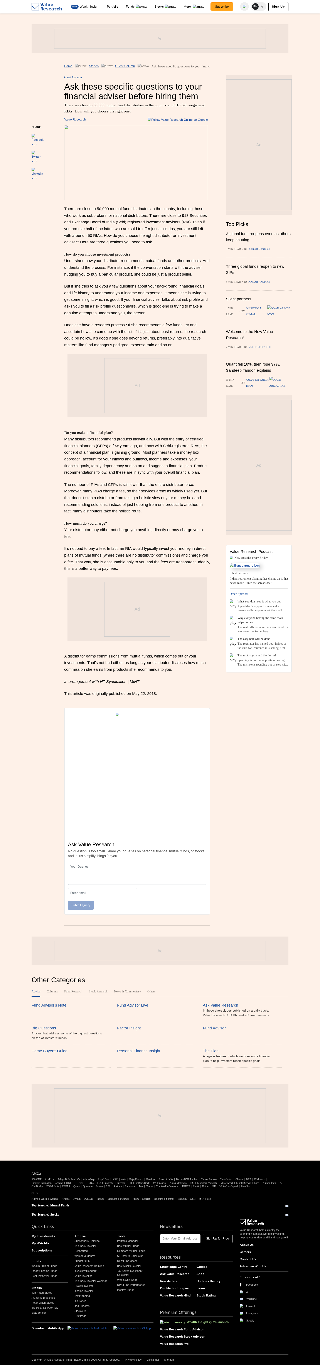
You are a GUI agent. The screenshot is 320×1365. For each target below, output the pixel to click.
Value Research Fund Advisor (182, 1329)
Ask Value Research (174, 1274)
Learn (201, 1288)
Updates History (209, 1281)
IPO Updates (81, 1306)
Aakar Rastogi (259, 249)
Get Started (81, 1251)
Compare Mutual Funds (131, 1251)
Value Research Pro (174, 1343)
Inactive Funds (125, 1289)
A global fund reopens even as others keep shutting (258, 237)
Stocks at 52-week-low (45, 1307)
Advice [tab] (36, 991)
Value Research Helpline (89, 1266)
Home (68, 66)
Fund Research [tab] (73, 991)
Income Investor (83, 1291)
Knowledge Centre (173, 1266)
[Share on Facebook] (38, 138)
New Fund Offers (127, 1261)
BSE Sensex (39, 1312)
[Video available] (280, 383)
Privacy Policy (133, 1359)
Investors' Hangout (85, 1271)
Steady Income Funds (44, 1271)
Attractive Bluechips (43, 1297)
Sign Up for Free (217, 1238)
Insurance (80, 1301)
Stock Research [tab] (98, 991)
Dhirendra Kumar (253, 311)
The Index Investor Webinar (90, 1281)
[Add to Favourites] (34, 191)
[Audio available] (279, 311)
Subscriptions (42, 1250)
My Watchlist (41, 1243)
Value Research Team (257, 382)
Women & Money (84, 1256)
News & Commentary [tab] (127, 991)
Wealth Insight (89, 6)
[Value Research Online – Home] (47, 6)
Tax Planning (82, 1296)
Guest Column (125, 66)
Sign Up (278, 6)
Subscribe (222, 6)
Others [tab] (151, 991)
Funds (130, 6)
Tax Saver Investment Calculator (129, 1273)
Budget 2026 (82, 1261)
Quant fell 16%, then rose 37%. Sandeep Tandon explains (253, 367)
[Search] (244, 6)
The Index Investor (85, 1246)
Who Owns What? (127, 1279)
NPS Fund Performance (131, 1284)
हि (262, 6)
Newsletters (168, 1281)
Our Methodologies (174, 1288)
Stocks (159, 6)
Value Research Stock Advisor (182, 1336)
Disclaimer (153, 1359)
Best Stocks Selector (129, 1266)
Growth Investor (83, 1286)
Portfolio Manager (127, 1241)
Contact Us (248, 1259)
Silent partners (238, 299)
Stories (94, 66)
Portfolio (112, 6)
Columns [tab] (52, 991)
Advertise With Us (253, 1266)
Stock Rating (206, 1295)
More (188, 6)
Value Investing (83, 1276)
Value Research (75, 119)
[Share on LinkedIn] (37, 172)
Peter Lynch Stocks (43, 1302)
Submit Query (80, 905)
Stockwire (80, 1311)
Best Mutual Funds (128, 1246)
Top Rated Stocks (42, 1292)
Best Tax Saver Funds (44, 1276)
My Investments (43, 1236)
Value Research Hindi (176, 1295)
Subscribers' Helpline (87, 1241)
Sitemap (169, 1359)
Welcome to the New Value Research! (249, 335)
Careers (245, 1252)
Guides (202, 1266)
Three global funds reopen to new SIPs (255, 269)
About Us (247, 1244)
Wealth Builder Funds (44, 1266)
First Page (80, 1316)
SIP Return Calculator (130, 1256)
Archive (80, 1236)
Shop (200, 1274)
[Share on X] (36, 155)
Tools (121, 1236)
